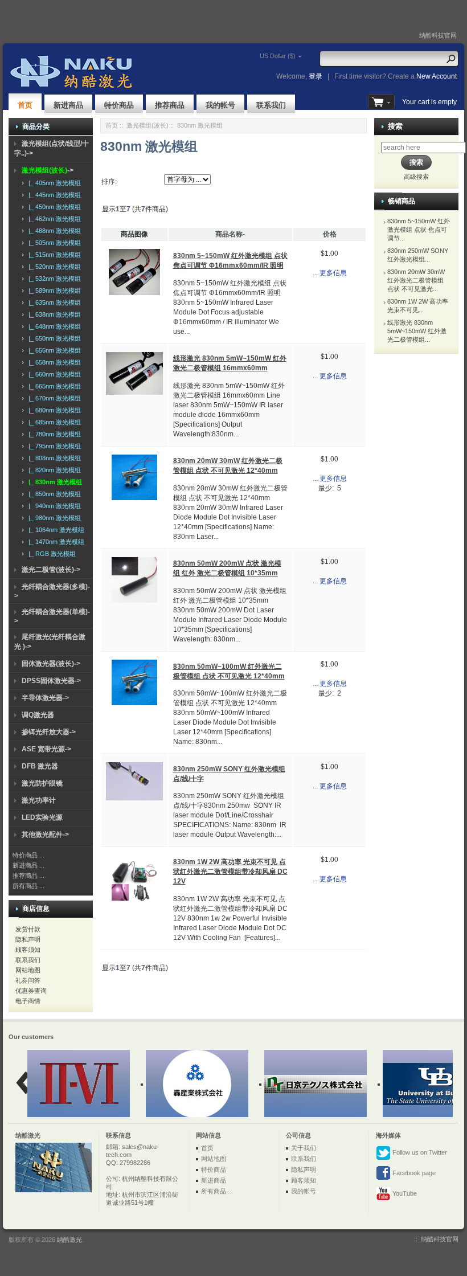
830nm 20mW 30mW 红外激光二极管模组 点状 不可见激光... (416, 280)
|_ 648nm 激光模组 (53, 326)
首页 (25, 105)
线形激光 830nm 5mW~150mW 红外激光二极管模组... (416, 331)
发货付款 (27, 929)
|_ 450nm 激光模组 (53, 206)
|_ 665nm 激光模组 (53, 386)
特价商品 (119, 105)
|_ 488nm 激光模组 (53, 230)
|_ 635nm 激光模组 (53, 302)
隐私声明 (27, 939)
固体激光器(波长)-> (51, 664)
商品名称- (230, 234)
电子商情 (27, 1000)
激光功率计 (39, 800)
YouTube (404, 1193)
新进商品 (68, 105)
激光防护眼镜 (42, 783)
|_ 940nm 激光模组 (53, 505)
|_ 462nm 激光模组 (53, 218)
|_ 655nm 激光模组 (53, 350)
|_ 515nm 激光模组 (53, 254)
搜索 (395, 126)
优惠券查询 (31, 990)
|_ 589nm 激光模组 (53, 290)
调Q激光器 (38, 715)
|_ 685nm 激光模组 (53, 422)
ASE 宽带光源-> (46, 749)
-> (47, 170)
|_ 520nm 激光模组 (53, 266)
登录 (315, 76)
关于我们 (303, 1147)
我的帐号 (220, 105)
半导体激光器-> (45, 698)
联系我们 (271, 105)
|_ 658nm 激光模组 (53, 362)
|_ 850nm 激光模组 (53, 493)
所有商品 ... (28, 885)
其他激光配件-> (45, 835)
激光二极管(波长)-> (51, 570)
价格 (330, 234)
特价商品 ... (28, 855)
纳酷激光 (69, 1239)
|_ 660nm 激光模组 (53, 374)
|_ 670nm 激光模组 (53, 398)
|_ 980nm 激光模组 (53, 517)
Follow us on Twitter (419, 1152)
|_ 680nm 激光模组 (53, 410)
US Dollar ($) (278, 55)
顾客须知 (27, 949)
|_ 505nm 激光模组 (53, 242)
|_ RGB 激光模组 (50, 553)
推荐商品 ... (28, 875)
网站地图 (27, 970)
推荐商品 (170, 105)
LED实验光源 (42, 817)
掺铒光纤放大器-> (49, 732)
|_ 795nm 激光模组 (53, 446)
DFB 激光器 (40, 766)
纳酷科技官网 (438, 35)
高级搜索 (416, 176)
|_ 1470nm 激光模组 (54, 541)
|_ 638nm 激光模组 (53, 314)
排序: (109, 182)
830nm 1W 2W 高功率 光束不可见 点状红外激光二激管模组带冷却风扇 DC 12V (230, 871)
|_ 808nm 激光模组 (53, 458)
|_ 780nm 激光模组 (53, 434)
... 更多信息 (330, 272)
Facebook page (413, 1172)
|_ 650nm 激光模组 (53, 338)
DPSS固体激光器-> (51, 681)
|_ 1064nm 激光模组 (54, 529)
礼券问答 (27, 980)
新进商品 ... (28, 865)
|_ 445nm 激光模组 (53, 194)
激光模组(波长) (147, 125)
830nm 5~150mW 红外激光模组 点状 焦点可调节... (418, 230)
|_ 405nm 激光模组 (53, 182)
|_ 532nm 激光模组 (53, 278)
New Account (436, 76)
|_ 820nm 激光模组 (53, 470)
